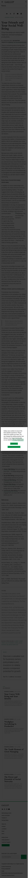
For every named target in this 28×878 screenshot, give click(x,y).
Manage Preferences (14, 446)
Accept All (14, 443)
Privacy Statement (18, 440)
